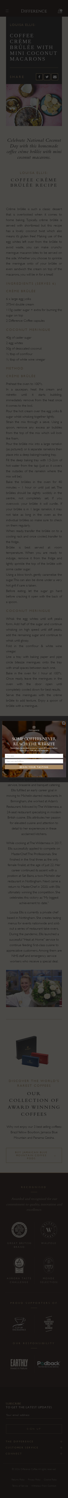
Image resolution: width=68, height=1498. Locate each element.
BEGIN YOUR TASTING (34, 767)
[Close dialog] (63, 723)
